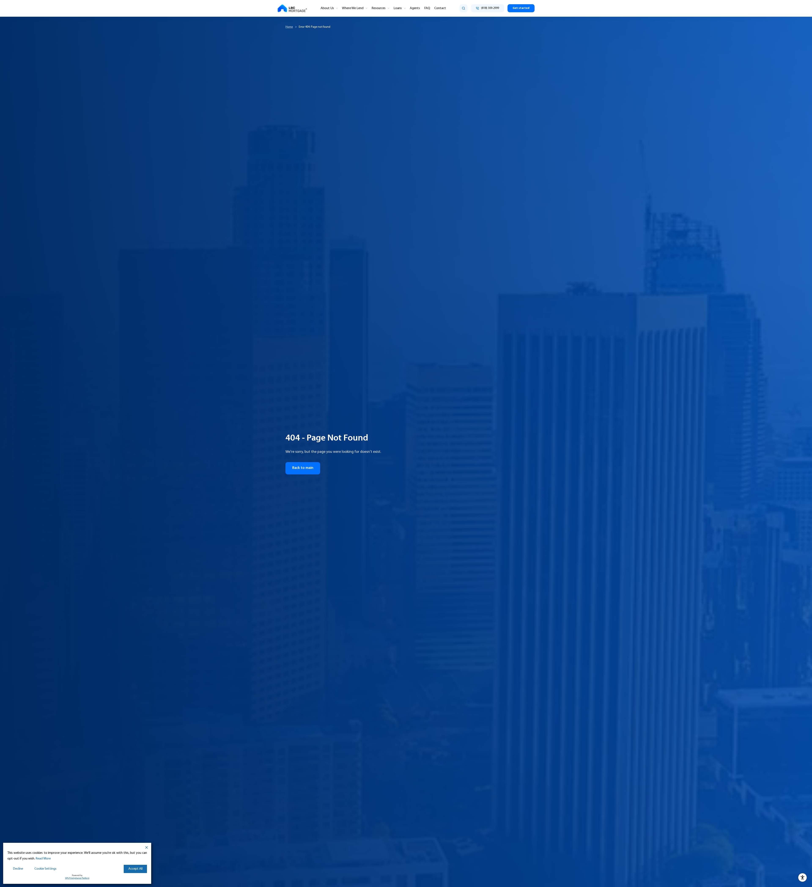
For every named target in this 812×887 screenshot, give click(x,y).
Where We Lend (352, 8)
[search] (463, 8)
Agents (415, 8)
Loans (398, 8)
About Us (327, 8)
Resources (378, 8)
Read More (43, 858)
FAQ (427, 8)
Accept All (135, 869)
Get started (521, 8)
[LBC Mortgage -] (292, 8)
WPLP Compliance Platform (77, 878)
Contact (440, 8)
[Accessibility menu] (802, 877)
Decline (18, 869)
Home (289, 27)
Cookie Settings (45, 869)
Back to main (302, 468)
